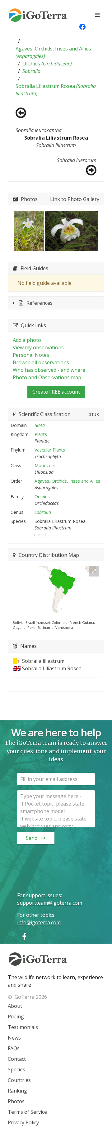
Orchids (47, 63)
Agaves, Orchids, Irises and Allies (53, 52)
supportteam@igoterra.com (49, 902)
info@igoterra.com (39, 922)
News (14, 1037)
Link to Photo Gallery (74, 199)
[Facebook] (24, 936)
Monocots (45, 465)
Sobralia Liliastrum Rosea (56, 90)
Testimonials (23, 1027)
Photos (16, 1101)
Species (16, 1069)
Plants (41, 434)
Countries (19, 1080)
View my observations (38, 347)
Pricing (16, 1016)
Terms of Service (27, 1111)
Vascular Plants (50, 450)
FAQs (14, 1048)
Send (31, 838)
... (17, 33)
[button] (17, 33)
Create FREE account (56, 391)
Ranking (17, 1090)
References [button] (39, 302)
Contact (17, 1058)
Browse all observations (41, 362)
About (15, 1005)
